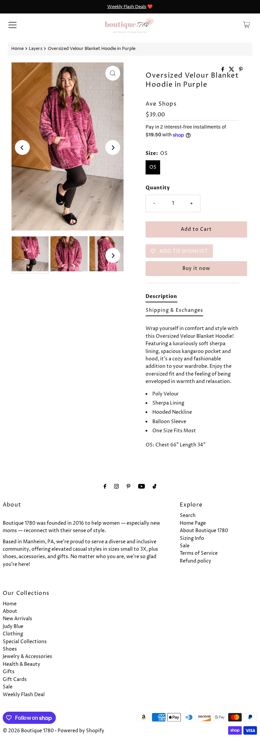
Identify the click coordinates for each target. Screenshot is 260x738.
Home (17, 49)
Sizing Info (192, 538)
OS (152, 167)
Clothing (13, 634)
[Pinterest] (128, 486)
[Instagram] (116, 486)
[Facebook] (105, 486)
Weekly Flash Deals (126, 7)
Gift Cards (15, 679)
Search (188, 515)
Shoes (10, 649)
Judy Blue (13, 626)
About (10, 611)
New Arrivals (17, 619)
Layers (35, 49)
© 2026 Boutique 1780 (28, 731)
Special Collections (25, 641)
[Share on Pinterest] (241, 70)
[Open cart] (246, 25)
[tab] (161, 297)
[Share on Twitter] (232, 70)
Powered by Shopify (81, 731)
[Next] (112, 147)
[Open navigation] (12, 25)
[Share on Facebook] (223, 70)
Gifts (9, 671)
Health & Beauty (21, 664)
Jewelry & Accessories (27, 656)
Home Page (193, 523)
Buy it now (196, 268)
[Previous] (22, 147)
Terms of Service (199, 553)
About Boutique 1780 (204, 530)
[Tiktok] (154, 486)
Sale (185, 546)
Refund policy (195, 561)
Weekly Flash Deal (24, 694)
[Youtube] (141, 486)
